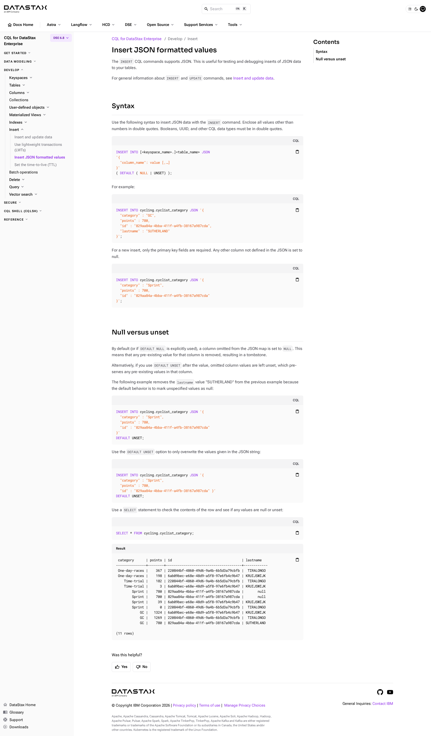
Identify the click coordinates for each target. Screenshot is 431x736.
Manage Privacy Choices (244, 705)
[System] (423, 9)
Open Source (161, 24)
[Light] (410, 9)
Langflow (82, 24)
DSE (131, 24)
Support (13, 719)
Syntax (123, 106)
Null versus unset (140, 332)
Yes (121, 667)
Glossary (13, 712)
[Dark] (416, 9)
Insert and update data (253, 78)
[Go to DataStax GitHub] (380, 692)
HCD (108, 24)
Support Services (201, 24)
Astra (54, 24)
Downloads (15, 727)
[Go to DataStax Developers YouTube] (390, 692)
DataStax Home (19, 704)
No (141, 667)
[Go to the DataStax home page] (133, 693)
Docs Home (20, 24)
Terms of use (209, 705)
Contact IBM (382, 704)
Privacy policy (184, 705)
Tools (235, 24)
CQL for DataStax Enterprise (137, 38)
